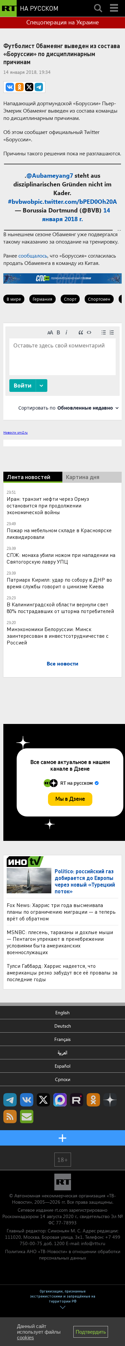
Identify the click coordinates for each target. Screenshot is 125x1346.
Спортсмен (99, 299)
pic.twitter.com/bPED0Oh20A (75, 201)
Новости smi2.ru (15, 432)
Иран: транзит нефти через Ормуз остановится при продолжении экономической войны (48, 505)
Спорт (70, 299)
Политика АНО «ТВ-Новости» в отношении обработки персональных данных (62, 1254)
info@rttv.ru (93, 1243)
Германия (42, 299)
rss (10, 1116)
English (62, 1012)
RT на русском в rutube (76, 1099)
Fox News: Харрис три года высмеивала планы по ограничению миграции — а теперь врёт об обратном (61, 911)
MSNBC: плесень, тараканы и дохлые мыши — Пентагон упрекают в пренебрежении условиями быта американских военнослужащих (60, 941)
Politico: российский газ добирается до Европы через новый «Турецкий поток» (85, 881)
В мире (14, 299)
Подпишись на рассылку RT (26, 1116)
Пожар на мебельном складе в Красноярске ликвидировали (59, 533)
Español (62, 1066)
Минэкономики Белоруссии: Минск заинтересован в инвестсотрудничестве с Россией (58, 635)
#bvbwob (21, 201)
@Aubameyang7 (49, 175)
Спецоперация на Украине (62, 22)
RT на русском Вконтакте (26, 1099)
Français (62, 1039)
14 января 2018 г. (76, 214)
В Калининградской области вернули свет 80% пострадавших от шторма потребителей (60, 607)
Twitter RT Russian (43, 1099)
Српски (62, 1079)
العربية (62, 1052)
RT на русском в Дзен (110, 1099)
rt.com (61, 1210)
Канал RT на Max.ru (60, 1099)
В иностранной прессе (26, 861)
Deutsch (62, 1026)
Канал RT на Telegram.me (10, 1099)
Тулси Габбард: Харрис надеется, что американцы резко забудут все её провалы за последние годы (62, 972)
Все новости (62, 663)
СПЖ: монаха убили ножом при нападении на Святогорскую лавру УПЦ (61, 558)
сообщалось (32, 255)
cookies (25, 1337)
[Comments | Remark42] (62, 371)
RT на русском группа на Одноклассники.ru (93, 1099)
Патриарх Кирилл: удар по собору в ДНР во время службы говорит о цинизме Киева (59, 583)
